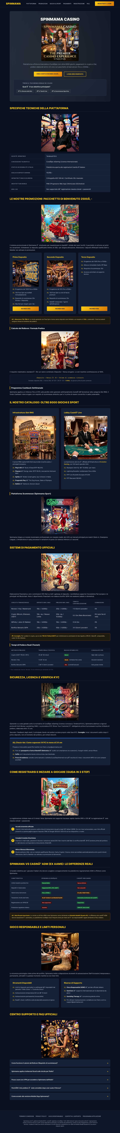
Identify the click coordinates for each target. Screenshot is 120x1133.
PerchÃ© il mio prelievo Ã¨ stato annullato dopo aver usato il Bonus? (36, 1088)
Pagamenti (67, 3)
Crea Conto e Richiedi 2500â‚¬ (47, 74)
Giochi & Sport (55, 3)
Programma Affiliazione (92, 1116)
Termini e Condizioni (26, 1116)
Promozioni (43, 3)
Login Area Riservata (75, 74)
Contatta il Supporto (73, 1116)
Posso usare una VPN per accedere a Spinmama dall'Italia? (32, 1080)
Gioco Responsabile (55, 1116)
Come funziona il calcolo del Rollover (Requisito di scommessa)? (35, 1063)
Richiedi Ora (25, 309)
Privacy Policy (41, 1116)
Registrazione (79, 3)
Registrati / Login (104, 4)
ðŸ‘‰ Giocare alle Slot (25, 91)
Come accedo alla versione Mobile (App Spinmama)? (30, 1096)
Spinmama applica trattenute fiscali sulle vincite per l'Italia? (33, 1071)
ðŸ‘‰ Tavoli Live (42, 91)
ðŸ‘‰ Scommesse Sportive (60, 91)
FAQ (88, 3)
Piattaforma (31, 3)
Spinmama (13, 3)
